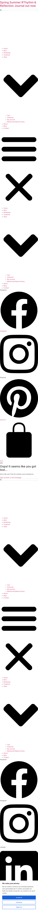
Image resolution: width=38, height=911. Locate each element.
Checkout (10, 117)
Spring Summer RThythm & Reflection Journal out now (18, 4)
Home (6, 48)
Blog (5, 126)
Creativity (7, 55)
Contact (6, 128)
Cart (8, 115)
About (6, 124)
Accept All (19, 897)
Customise (19, 902)
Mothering (7, 53)
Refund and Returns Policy (16, 122)
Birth (5, 50)
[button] (19, 168)
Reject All (19, 907)
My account (11, 120)
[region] (19, 895)
